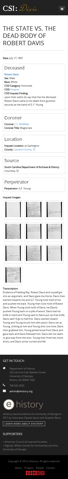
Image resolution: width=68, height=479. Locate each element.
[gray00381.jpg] (54, 231)
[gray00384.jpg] (54, 253)
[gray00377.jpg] (34, 210)
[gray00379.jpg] (13, 231)
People (40, 468)
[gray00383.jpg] (34, 253)
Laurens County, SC (25, 149)
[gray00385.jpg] (13, 275)
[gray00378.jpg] (54, 210)
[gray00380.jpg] (34, 231)
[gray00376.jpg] (13, 210)
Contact (50, 468)
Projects (28, 468)
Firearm (15, 89)
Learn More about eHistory (24, 423)
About (18, 468)
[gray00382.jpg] (13, 253)
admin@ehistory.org (20, 391)
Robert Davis (11, 74)
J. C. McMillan (22, 124)
